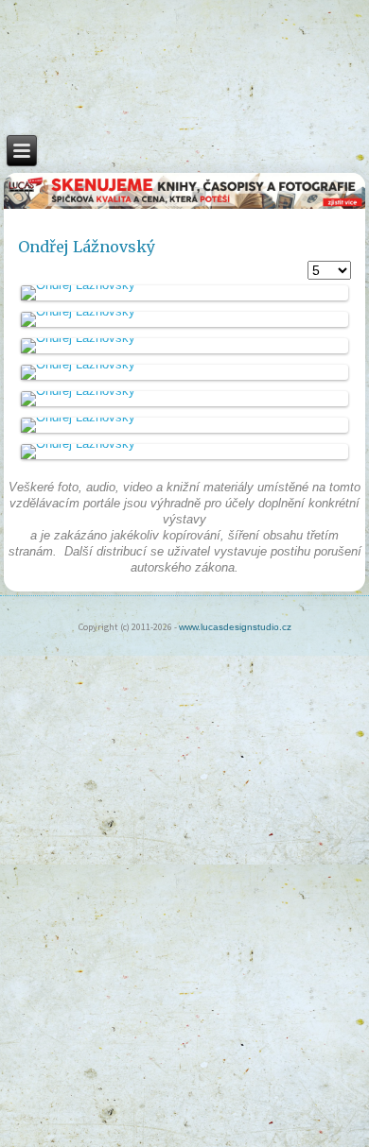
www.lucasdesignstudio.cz (235, 627)
